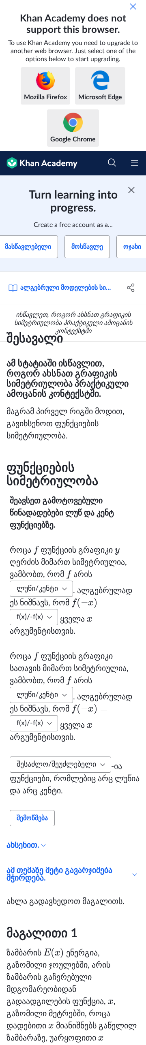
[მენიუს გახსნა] (135, 163)
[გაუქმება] (133, 6)
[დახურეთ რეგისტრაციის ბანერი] (131, 190)
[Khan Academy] (38, 163)
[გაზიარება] (131, 288)
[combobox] (41, 589)
